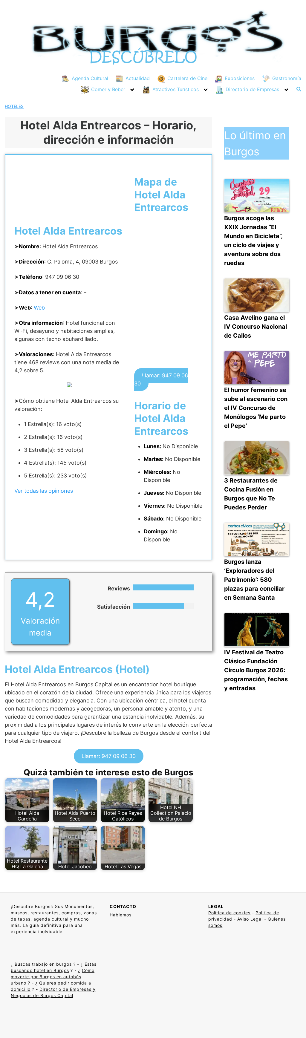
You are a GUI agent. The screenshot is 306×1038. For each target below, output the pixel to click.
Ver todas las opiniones (43, 491)
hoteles (14, 106)
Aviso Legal (250, 918)
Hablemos (120, 914)
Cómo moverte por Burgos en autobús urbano (52, 976)
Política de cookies (229, 912)
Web (39, 307)
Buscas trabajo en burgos (42, 964)
